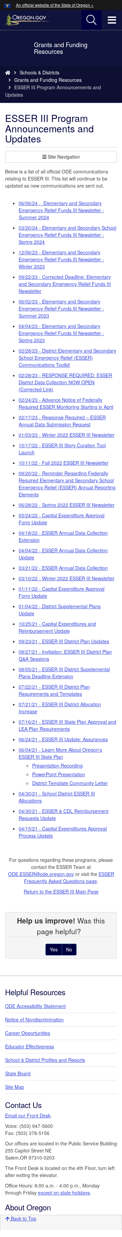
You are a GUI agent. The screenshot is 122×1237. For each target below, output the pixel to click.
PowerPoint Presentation (58, 774)
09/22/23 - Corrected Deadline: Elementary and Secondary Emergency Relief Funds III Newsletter (65, 283)
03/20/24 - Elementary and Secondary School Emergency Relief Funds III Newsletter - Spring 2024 (67, 234)
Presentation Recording (57, 765)
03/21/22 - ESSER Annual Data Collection (63, 567)
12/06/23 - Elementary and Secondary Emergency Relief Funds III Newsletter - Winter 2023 (61, 259)
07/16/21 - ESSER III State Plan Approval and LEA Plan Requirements (67, 725)
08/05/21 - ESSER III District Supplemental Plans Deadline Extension (64, 673)
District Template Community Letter (70, 783)
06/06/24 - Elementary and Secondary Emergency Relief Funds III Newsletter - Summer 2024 (61, 210)
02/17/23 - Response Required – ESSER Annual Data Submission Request (62, 421)
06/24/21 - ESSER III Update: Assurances (63, 739)
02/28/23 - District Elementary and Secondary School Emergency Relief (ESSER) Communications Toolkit (67, 357)
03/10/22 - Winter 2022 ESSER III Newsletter (67, 578)
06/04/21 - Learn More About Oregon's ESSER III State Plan (60, 753)
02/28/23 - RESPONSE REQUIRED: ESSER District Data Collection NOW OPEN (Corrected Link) (65, 382)
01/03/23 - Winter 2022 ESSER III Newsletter (67, 434)
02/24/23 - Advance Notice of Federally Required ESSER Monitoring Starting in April (66, 403)
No (69, 949)
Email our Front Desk (27, 1115)
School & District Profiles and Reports (45, 1059)
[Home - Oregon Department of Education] (8, 72)
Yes (54, 949)
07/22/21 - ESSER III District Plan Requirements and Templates (54, 690)
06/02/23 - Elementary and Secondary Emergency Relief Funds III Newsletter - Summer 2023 (61, 308)
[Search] (91, 20)
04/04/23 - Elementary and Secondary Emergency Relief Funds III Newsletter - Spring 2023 (61, 333)
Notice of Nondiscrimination (34, 1019)
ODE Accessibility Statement (35, 1006)
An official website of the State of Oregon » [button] (55, 5)
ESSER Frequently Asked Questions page (69, 877)
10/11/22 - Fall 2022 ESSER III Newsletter (63, 462)
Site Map (14, 1086)
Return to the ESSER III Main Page (61, 891)
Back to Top (22, 1218)
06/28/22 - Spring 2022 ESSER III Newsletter (67, 504)
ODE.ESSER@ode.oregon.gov (41, 874)
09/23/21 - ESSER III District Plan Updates (64, 641)
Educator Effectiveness (29, 1046)
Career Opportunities (27, 1033)
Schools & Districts (39, 72)
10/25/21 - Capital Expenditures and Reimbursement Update (57, 627)
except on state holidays (64, 1192)
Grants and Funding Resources (48, 79)
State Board (17, 1073)
